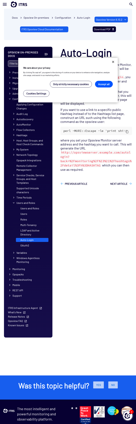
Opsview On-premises (36, 17)
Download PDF (102, 29)
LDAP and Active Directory (29, 232)
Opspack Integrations (28, 160)
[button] (128, 416)
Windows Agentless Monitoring (28, 259)
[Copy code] (127, 131)
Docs (15, 17)
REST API (17, 290)
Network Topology (27, 154)
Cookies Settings (36, 93)
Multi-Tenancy (28, 224)
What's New (15, 312)
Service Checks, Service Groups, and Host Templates (30, 179)
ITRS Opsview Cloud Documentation (42, 29)
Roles (23, 219)
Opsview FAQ (15, 320)
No (113, 384)
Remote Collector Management (26, 167)
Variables (21, 252)
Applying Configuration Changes (29, 106)
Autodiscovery (24, 119)
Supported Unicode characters (27, 190)
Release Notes (16, 316)
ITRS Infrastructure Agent (23, 307)
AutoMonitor (23, 124)
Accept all (104, 84)
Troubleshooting (22, 279)
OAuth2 (24, 245)
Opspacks (18, 274)
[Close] (113, 62)
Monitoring (18, 269)
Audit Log (22, 113)
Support (17, 295)
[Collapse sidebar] (46, 54)
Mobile (16, 284)
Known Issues (16, 325)
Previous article (76, 183)
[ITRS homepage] (13, 4)
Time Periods (24, 197)
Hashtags (21, 135)
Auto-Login (83, 17)
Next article (119, 183)
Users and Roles (25, 202)
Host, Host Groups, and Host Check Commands (29, 142)
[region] (68, 80)
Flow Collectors (25, 129)
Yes (98, 384)
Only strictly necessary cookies (71, 84)
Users (23, 213)
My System (22, 149)
